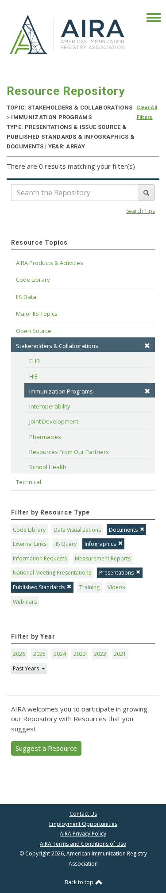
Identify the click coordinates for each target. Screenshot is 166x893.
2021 (120, 654)
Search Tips (140, 211)
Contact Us (83, 813)
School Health (47, 467)
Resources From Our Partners (69, 452)
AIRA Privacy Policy (83, 833)
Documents (123, 530)
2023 (79, 654)
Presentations (116, 572)
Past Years (26, 668)
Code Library (29, 530)
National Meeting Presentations (52, 572)
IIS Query (65, 544)
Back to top (80, 882)
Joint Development (53, 421)
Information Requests (40, 558)
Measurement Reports (103, 558)
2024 (60, 654)
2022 (100, 654)
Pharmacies (45, 437)
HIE (33, 376)
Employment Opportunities (83, 824)
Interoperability (49, 406)
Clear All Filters (147, 112)
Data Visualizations (77, 530)
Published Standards (39, 587)
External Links (29, 544)
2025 (39, 654)
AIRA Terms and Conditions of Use (83, 844)
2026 (19, 654)
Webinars (25, 601)
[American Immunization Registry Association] (68, 34)
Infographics (100, 544)
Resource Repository (66, 91)
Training (89, 587)
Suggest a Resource (46, 748)
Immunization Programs (61, 391)
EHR (34, 361)
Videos (116, 587)
